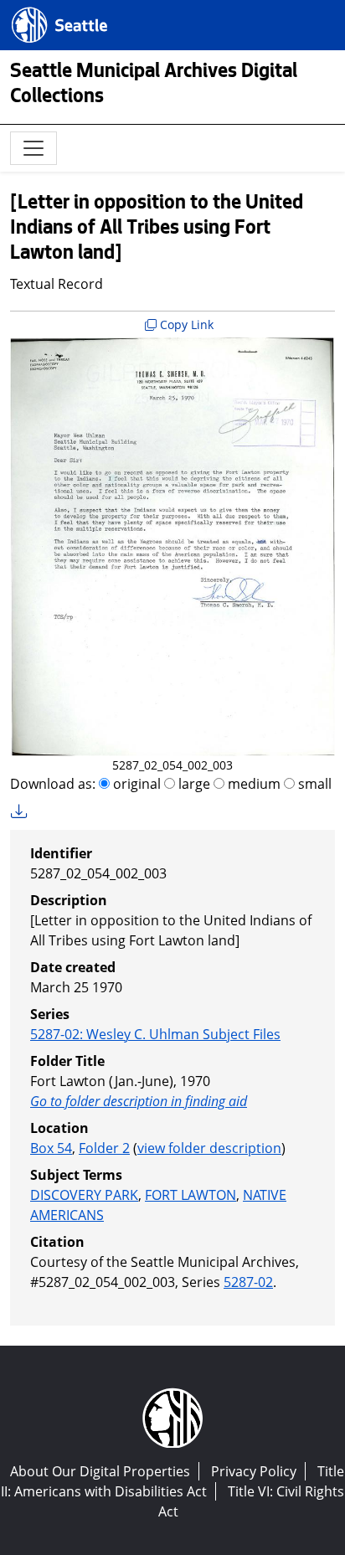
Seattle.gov (47, 9)
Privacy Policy (253, 1471)
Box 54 (51, 1148)
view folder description (209, 1148)
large (192, 784)
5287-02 (248, 1282)
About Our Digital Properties (100, 1471)
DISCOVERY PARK (84, 1195)
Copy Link (185, 324)
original (135, 784)
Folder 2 (104, 1148)
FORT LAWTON (190, 1195)
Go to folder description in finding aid (138, 1101)
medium (252, 784)
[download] (24, 812)
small (313, 784)
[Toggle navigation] (33, 148)
